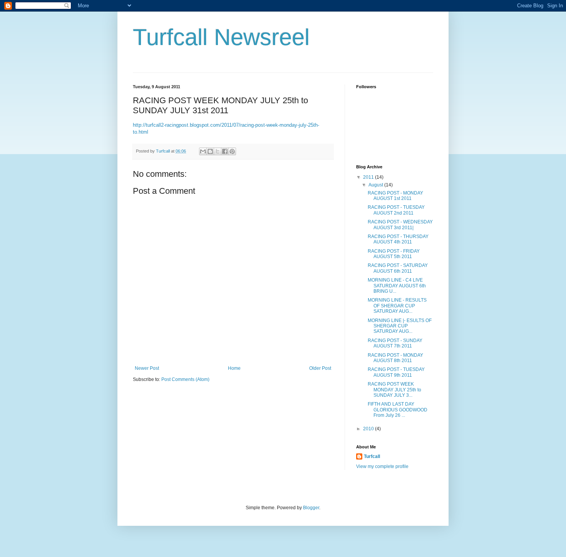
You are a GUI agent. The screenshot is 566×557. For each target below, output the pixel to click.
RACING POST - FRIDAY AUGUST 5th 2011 (394, 253)
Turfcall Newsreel (221, 37)
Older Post (320, 368)
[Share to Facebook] (225, 151)
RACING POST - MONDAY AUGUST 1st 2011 (395, 195)
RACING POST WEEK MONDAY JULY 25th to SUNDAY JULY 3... (394, 389)
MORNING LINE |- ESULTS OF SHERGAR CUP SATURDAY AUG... (400, 326)
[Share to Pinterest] (232, 151)
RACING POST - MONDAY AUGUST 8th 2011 (395, 357)
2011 (369, 177)
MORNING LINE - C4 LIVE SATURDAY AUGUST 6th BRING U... (397, 285)
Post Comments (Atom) (185, 379)
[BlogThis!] (210, 151)
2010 (369, 428)
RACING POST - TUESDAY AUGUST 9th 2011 (396, 372)
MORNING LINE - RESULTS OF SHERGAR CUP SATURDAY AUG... (397, 305)
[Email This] (203, 151)
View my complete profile (382, 466)
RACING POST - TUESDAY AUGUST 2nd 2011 (396, 210)
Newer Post (147, 368)
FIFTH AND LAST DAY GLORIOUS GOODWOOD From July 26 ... (397, 409)
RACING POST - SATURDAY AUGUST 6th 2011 (398, 268)
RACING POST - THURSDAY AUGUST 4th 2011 (398, 239)
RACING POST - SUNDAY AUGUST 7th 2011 (395, 343)
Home (234, 368)
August (376, 185)
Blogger (311, 507)
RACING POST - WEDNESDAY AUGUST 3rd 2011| (400, 224)
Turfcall (372, 456)
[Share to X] (217, 151)
